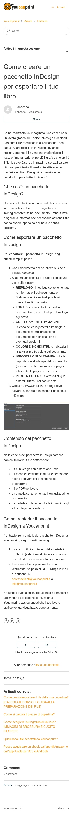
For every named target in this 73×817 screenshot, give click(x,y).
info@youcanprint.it (24, 583)
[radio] (26, 645)
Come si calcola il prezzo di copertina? (29, 714)
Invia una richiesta (47, 665)
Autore (28, 21)
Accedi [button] (61, 7)
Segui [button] (36, 119)
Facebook (6, 620)
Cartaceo (42, 21)
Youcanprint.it (12, 21)
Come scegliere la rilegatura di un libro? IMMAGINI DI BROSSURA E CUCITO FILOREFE (30, 726)
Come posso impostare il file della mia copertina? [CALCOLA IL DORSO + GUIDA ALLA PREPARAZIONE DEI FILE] (36, 702)
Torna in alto (11, 678)
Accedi (8, 785)
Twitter (12, 620)
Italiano (61, 808)
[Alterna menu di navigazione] (52, 7)
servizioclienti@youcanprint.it (31, 579)
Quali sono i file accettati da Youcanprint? (31, 739)
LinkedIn (17, 620)
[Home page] (19, 9)
